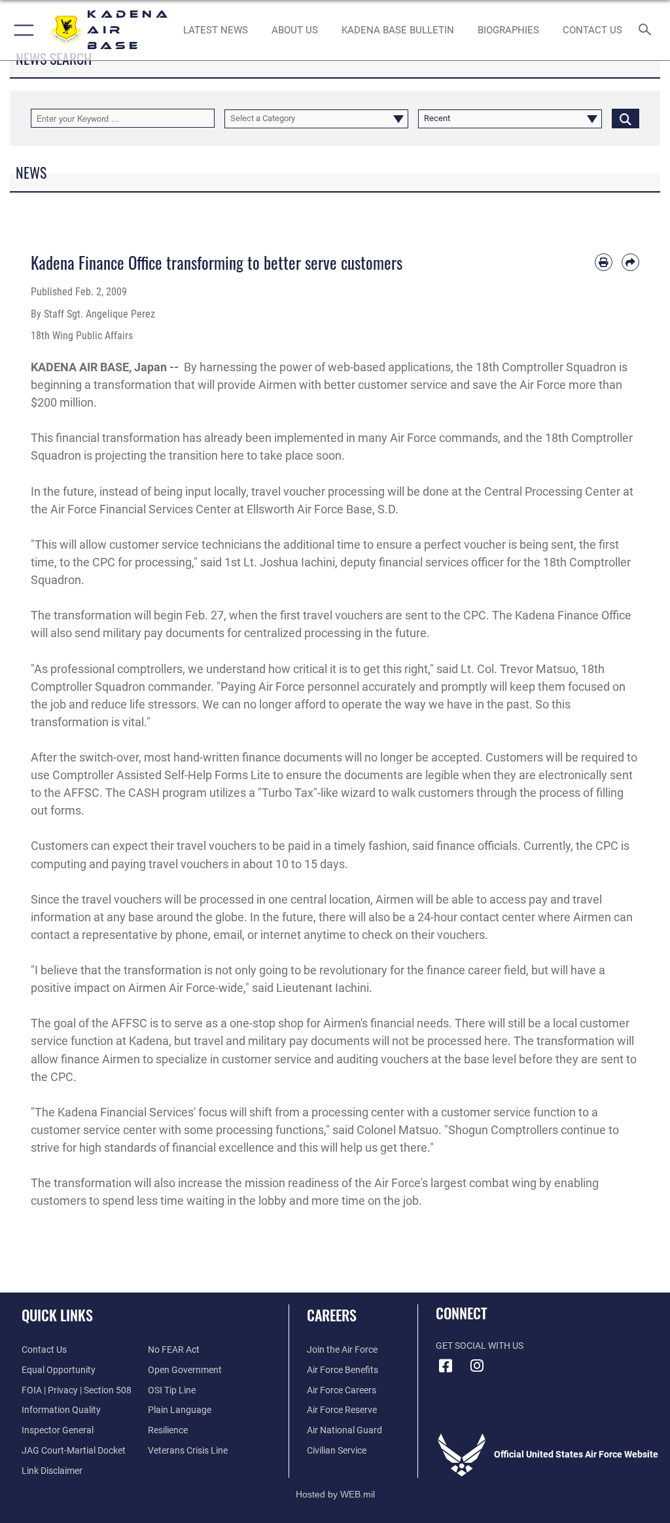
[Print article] (603, 262)
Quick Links (57, 1314)
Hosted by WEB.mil (335, 1494)
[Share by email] (630, 262)
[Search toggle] (647, 30)
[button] (21, 30)
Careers (332, 1314)
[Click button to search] (625, 118)
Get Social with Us (479, 1345)
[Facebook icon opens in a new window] (445, 1366)
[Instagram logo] (477, 1366)
